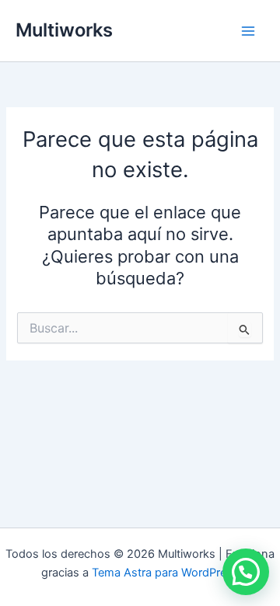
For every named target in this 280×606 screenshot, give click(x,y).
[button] (245, 572)
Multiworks (64, 30)
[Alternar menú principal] (248, 31)
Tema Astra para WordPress (165, 573)
